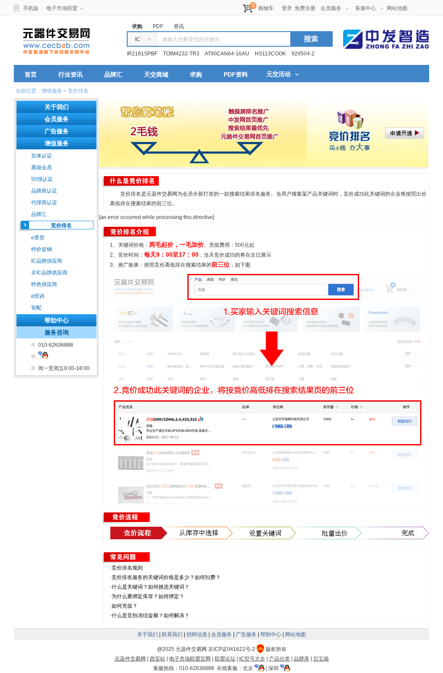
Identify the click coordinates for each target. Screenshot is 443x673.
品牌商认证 (44, 191)
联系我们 (172, 634)
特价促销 (41, 249)
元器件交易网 (56, 41)
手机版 (31, 8)
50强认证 (42, 179)
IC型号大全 (252, 659)
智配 (36, 308)
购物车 (266, 8)
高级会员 (41, 167)
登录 (287, 8)
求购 (196, 74)
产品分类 (279, 659)
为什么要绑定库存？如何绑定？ (148, 596)
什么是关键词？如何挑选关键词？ (150, 587)
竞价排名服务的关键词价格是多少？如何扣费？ (166, 577)
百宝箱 (321, 659)
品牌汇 (113, 74)
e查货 (38, 238)
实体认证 (41, 156)
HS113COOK (270, 54)
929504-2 (303, 54)
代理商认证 (44, 203)
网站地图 (397, 8)
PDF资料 (236, 74)
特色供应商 (44, 284)
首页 (31, 74)
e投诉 (38, 296)
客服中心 (365, 8)
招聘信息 (196, 634)
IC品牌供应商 (46, 261)
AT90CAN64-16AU (227, 54)
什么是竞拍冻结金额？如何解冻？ (150, 615)
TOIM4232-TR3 (181, 54)
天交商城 (156, 74)
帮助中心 (57, 320)
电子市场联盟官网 (190, 659)
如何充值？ (125, 606)
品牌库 (301, 659)
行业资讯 (70, 74)
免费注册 (305, 8)
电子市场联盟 (61, 8)
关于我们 (147, 634)
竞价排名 (61, 225)
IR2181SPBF (142, 54)
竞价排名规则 (127, 568)
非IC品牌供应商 (49, 273)
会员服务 (331, 8)
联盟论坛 (225, 659)
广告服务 (246, 634)
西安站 (157, 659)
